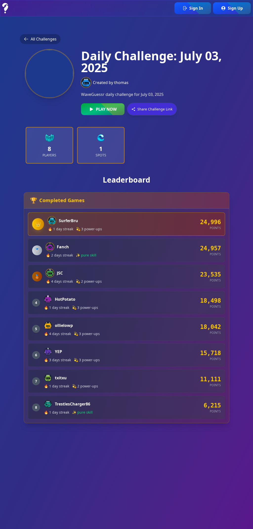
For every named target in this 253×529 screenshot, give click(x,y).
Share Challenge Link (154, 109)
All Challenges (44, 39)
